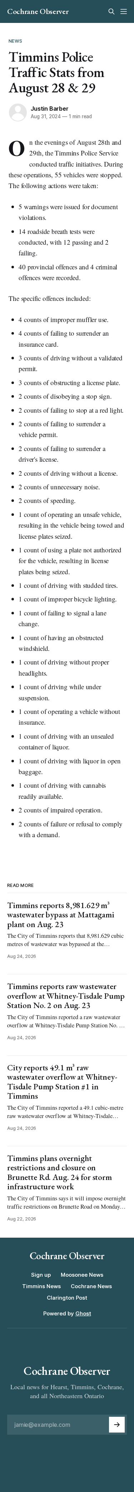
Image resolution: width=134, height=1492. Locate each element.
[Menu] (123, 11)
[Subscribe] (117, 1425)
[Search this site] (111, 11)
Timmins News (41, 1286)
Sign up (41, 1274)
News (15, 41)
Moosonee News (82, 1274)
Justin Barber (49, 108)
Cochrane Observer (37, 11)
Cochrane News (91, 1286)
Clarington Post (67, 1297)
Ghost (83, 1313)
